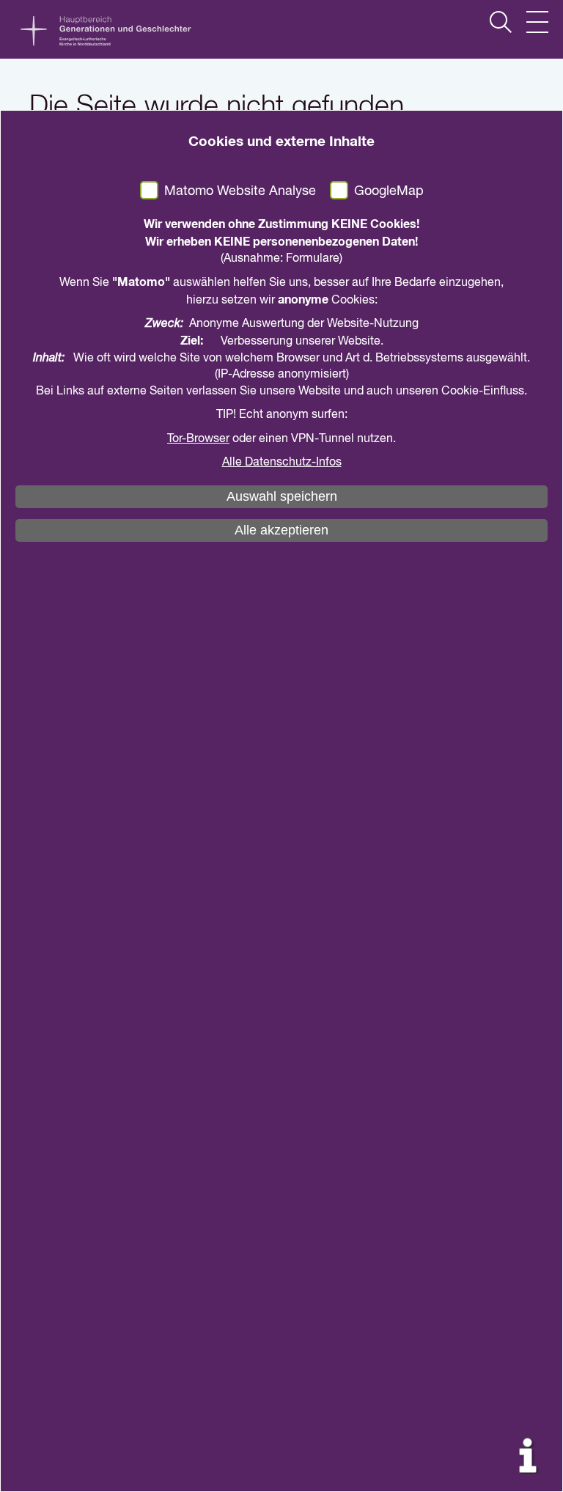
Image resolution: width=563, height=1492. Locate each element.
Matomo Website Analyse (240, 191)
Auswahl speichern (282, 496)
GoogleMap (389, 191)
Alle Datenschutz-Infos (282, 462)
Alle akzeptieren (281, 530)
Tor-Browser (198, 439)
